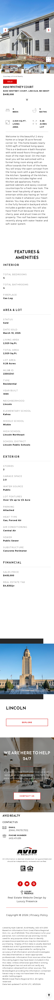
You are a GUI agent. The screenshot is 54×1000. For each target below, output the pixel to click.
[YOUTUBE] (27, 883)
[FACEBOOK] (20, 883)
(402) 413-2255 (15, 838)
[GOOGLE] (33, 883)
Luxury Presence (27, 901)
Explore (27, 722)
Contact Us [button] (27, 796)
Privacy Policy (39, 915)
